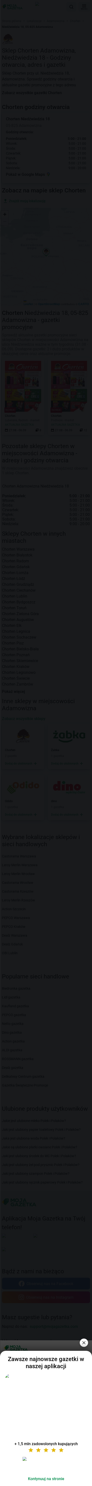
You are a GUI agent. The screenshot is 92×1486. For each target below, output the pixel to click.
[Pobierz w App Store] (46, 1465)
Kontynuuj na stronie (46, 1478)
